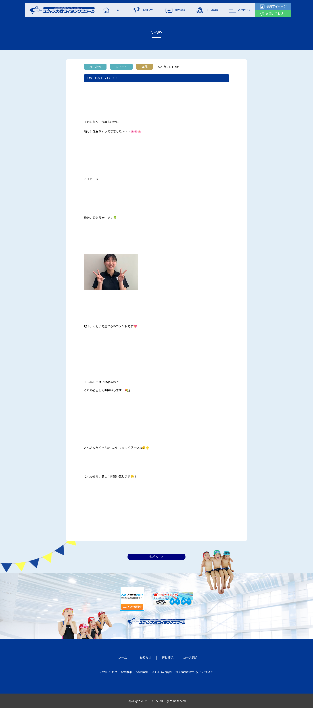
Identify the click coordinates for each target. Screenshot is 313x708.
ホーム (122, 658)
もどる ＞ (156, 557)
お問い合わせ (108, 672)
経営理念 (168, 658)
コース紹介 (190, 658)
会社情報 (142, 672)
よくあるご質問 (161, 672)
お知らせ (145, 658)
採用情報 (127, 672)
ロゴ (62, 10)
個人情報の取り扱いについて (194, 672)
